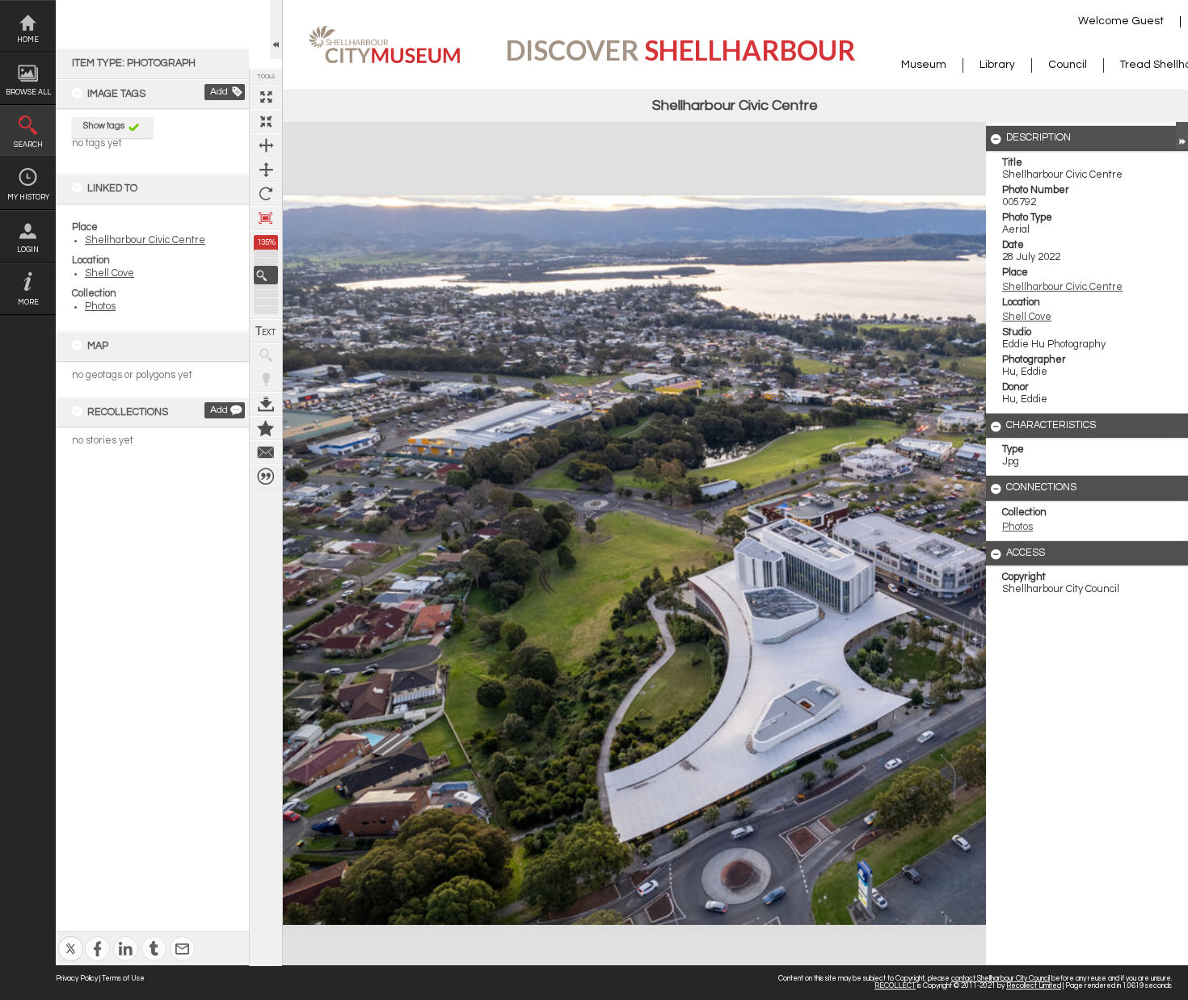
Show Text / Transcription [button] (266, 331)
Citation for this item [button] (266, 476)
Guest (1147, 21)
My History (28, 197)
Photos (100, 306)
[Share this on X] (70, 938)
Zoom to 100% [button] (266, 218)
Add (219, 91)
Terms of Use (123, 978)
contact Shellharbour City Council (1000, 978)
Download (266, 404)
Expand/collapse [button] (1182, 135)
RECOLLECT (895, 985)
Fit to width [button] (266, 145)
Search (28, 145)
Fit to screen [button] (266, 121)
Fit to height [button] (266, 170)
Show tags (103, 125)
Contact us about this (266, 452)
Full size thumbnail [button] (266, 97)
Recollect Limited (1033, 985)
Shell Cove (109, 273)
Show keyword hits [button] (266, 355)
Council (1067, 64)
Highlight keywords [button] (266, 380)
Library (997, 64)
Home (28, 40)
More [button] (28, 302)
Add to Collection (266, 428)
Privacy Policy (77, 978)
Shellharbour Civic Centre (145, 240)
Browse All (28, 92)
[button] (266, 275)
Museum (923, 64)
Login (28, 250)
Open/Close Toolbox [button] (276, 29)
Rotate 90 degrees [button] (266, 194)
